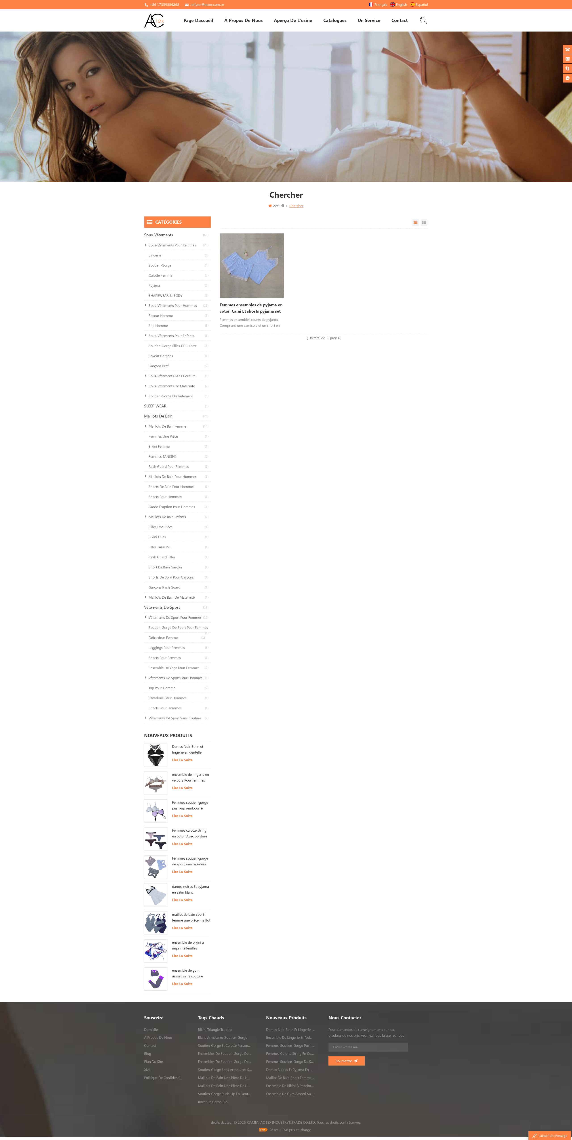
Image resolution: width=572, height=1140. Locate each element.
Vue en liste (424, 222)
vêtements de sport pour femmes (178, 617)
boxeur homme (178, 316)
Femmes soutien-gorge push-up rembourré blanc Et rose (190, 805)
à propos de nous (243, 20)
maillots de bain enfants (178, 517)
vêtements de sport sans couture (178, 718)
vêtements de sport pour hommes (178, 678)
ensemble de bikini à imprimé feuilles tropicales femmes (188, 945)
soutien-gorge (178, 265)
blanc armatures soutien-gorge (222, 1037)
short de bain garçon (178, 567)
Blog (147, 1053)
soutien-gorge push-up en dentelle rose (225, 1094)
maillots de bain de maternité (178, 597)
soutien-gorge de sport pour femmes (178, 629)
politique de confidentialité (164, 1078)
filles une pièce (178, 527)
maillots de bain (176, 416)
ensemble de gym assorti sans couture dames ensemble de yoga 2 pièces (187, 973)
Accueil (278, 206)
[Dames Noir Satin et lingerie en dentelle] (155, 755)
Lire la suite (182, 760)
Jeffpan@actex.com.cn (207, 4)
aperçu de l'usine (293, 20)
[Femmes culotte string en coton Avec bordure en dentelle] (155, 839)
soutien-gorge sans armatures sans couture (225, 1070)
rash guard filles (178, 557)
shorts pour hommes (178, 497)
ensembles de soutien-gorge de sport (225, 1053)
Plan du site (153, 1061)
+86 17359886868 (164, 4)
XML (147, 1070)
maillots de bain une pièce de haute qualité (225, 1078)
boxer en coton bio (212, 1102)
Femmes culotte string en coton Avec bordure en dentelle (189, 833)
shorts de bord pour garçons (178, 577)
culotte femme (178, 275)
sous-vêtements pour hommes (178, 305)
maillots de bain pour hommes (178, 477)
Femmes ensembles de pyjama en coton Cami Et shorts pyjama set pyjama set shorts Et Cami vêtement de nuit (251, 308)
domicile (151, 1030)
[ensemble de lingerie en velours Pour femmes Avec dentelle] (155, 783)
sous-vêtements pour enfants (178, 336)
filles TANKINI (178, 547)
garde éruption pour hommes (178, 507)
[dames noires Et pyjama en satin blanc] (155, 895)
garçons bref (178, 366)
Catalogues (335, 20)
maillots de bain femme (178, 426)
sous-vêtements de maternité (178, 386)
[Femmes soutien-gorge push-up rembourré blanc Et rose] (155, 811)
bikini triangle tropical (215, 1030)
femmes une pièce (178, 436)
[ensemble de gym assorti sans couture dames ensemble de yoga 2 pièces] (155, 979)
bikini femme (178, 446)
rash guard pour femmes (178, 466)
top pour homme (178, 688)
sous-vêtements (176, 235)
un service (369, 20)
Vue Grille (415, 222)
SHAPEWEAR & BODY (178, 295)
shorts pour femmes (178, 658)
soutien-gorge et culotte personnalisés (225, 1045)
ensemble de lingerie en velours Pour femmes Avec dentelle (190, 777)
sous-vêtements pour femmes (178, 245)
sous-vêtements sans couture (178, 376)
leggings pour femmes (178, 648)
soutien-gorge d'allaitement (178, 396)
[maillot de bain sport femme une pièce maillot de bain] (155, 923)
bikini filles (178, 537)
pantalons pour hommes (178, 698)
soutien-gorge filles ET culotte (178, 346)
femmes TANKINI (178, 456)
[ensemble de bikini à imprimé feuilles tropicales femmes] (155, 951)
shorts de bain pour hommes (178, 487)
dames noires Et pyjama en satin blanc (190, 889)
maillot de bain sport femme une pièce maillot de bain (191, 917)
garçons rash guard (178, 587)
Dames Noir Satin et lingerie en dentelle (187, 749)
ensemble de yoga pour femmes (178, 668)
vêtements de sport (176, 607)
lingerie (178, 255)
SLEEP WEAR (176, 406)
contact (399, 20)
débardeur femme (177, 638)
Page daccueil (198, 20)
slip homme (178, 326)
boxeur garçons (178, 356)
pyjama (178, 285)
